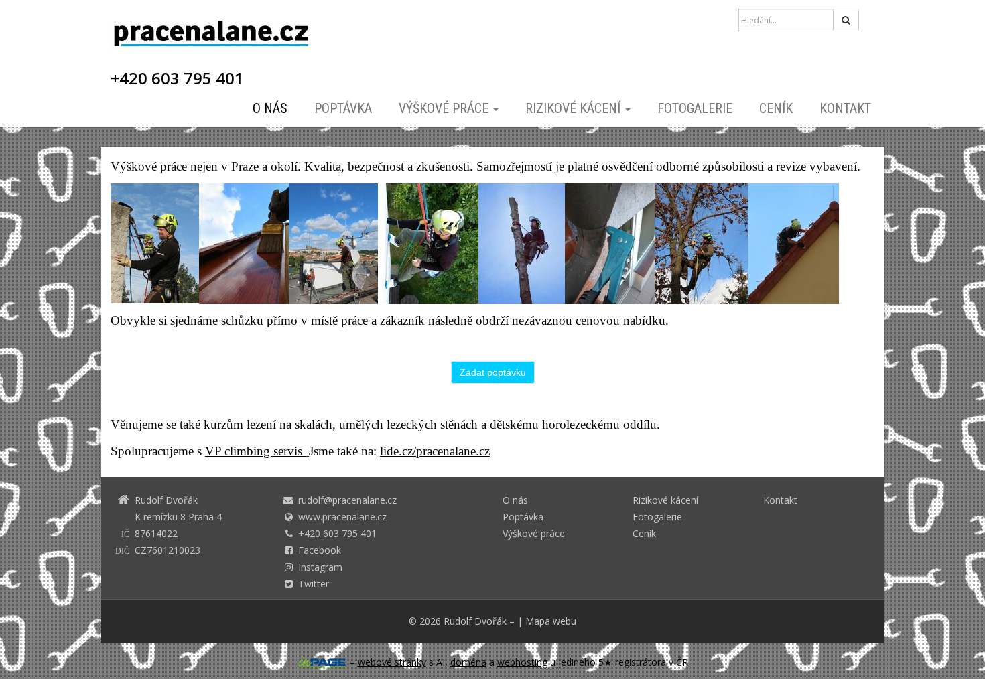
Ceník (776, 108)
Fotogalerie (694, 108)
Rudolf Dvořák (475, 621)
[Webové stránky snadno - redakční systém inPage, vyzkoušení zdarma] (322, 662)
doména (468, 662)
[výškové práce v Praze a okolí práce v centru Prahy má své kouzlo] (333, 242)
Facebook (319, 550)
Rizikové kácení (574, 108)
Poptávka (343, 108)
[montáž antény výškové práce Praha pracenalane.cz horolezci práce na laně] (155, 242)
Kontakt (845, 108)
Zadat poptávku (493, 372)
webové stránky (392, 662)
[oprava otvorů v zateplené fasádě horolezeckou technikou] (428, 242)
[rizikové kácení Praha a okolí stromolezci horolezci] (701, 242)
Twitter (313, 583)
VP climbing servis (257, 451)
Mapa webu (550, 621)
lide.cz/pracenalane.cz (435, 451)
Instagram (320, 566)
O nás (270, 108)
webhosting (522, 662)
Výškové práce (445, 108)
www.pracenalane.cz (342, 516)
